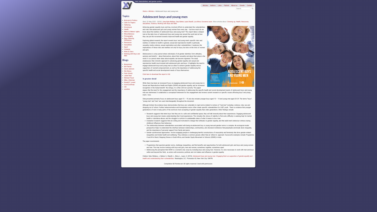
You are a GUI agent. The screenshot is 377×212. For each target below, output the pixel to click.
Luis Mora (197, 22)
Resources (128, 42)
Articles (205, 5)
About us (234, 5)
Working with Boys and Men (167, 23)
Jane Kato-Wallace (169, 22)
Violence (127, 49)
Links (220, 5)
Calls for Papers (129, 23)
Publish (226, 5)
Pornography (128, 36)
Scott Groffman (129, 85)
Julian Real (128, 76)
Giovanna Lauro (206, 22)
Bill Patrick (128, 67)
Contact (249, 5)
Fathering (127, 25)
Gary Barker (180, 22)
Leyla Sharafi (188, 22)
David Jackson (129, 69)
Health (126, 29)
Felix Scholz (128, 73)
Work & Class (129, 52)
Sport (126, 47)
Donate (242, 5)
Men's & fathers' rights (132, 32)
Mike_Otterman (129, 80)
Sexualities (128, 45)
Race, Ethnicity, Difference (129, 39)
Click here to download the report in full (156, 74)
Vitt (125, 87)
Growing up (128, 27)
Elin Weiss (127, 71)
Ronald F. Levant (129, 82)
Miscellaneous (129, 34)
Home (145, 11)
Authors (213, 5)
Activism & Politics (130, 20)
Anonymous (128, 64)
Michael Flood (129, 78)
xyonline (127, 89)
